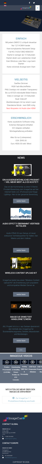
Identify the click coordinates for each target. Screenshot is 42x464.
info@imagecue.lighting (11, 438)
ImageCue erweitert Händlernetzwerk (21, 318)
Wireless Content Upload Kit (21, 273)
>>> (21, 350)
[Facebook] (29, 2)
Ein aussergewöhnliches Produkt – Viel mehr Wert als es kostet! (21, 181)
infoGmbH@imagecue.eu (11, 457)
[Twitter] (34, 2)
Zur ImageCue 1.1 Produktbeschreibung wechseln (21, 399)
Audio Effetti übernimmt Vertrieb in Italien (21, 224)
